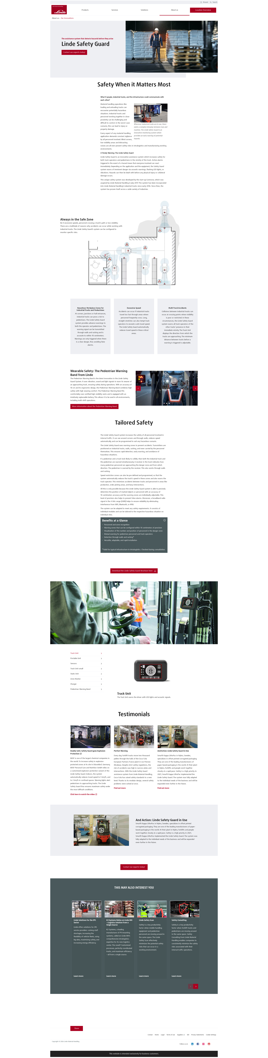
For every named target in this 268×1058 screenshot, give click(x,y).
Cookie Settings (211, 1035)
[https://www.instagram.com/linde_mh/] (203, 1044)
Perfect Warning (121, 751)
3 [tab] (169, 403)
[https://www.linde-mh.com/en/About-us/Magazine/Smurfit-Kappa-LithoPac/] (178, 736)
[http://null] (214, 1044)
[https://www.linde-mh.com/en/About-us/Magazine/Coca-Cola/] (134, 736)
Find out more (120, 788)
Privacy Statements (197, 1035)
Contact (150, 1035)
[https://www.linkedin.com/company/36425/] (192, 1044)
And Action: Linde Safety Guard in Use (173, 751)
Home (157, 1035)
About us (55, 18)
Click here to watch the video (82, 794)
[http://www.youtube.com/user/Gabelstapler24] (208, 1044)
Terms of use (171, 1035)
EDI (188, 1035)
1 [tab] (164, 403)
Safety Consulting (179, 920)
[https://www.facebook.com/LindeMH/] (197, 1044)
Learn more (78, 976)
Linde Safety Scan (146, 920)
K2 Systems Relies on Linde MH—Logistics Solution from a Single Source (119, 922)
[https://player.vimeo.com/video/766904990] (90, 736)
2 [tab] (166, 403)
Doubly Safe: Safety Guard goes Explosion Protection (87, 752)
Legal (162, 1035)
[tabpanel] (167, 388)
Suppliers (180, 1035)
